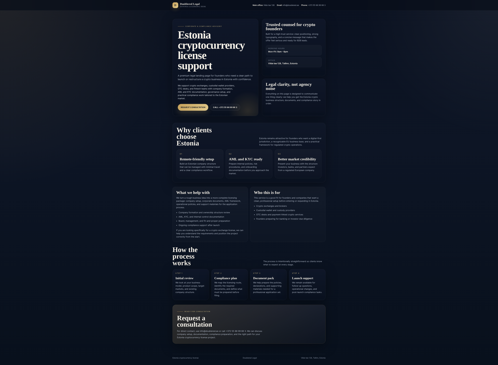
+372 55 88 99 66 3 (236, 331)
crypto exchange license (223, 230)
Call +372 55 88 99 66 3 (225, 107)
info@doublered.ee (209, 331)
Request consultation (193, 107)
